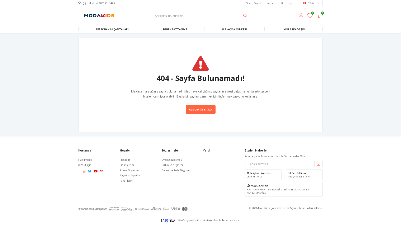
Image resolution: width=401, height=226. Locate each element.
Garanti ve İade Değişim (175, 170)
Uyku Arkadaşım (293, 29)
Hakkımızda (85, 160)
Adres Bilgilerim (129, 170)
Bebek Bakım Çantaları (112, 29)
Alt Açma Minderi (234, 29)
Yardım (271, 3)
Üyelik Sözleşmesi (171, 160)
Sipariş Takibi (253, 3)
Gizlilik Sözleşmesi (172, 165)
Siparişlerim (127, 165)
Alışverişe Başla (200, 109)
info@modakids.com (299, 176)
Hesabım (125, 160)
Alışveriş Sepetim (130, 175)
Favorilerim (312, 13)
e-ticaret (200, 220)
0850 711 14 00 (255, 176)
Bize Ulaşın (287, 3)
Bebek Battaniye (175, 29)
